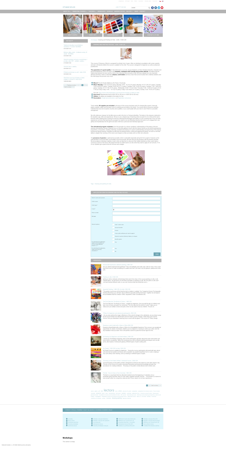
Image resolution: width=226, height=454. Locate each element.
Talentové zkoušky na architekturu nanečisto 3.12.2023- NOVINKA (73, 46)
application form (136, 393)
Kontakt (155, 1)
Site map (127, 1)
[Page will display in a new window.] (126, 53)
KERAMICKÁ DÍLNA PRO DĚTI (125, 424)
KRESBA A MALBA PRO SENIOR (101, 420)
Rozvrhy (141, 1)
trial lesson (118, 393)
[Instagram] (155, 7)
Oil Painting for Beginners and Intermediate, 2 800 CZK (118, 336)
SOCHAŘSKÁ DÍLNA (149, 424)
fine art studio (156, 391)
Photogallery (98, 396)
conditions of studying (96, 398)
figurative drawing (127, 398)
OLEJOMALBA (96, 422)
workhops (129, 393)
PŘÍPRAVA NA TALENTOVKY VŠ (126, 420)
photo (120, 391)
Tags (92, 184)
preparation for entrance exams (145, 391)
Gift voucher (123, 395)
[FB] (152, 7)
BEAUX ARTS (71, 420)
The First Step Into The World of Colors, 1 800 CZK (117, 301)
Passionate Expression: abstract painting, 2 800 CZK (118, 265)
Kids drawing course (131, 395)
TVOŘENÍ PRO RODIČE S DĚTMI (151, 425)
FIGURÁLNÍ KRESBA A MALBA (100, 425)
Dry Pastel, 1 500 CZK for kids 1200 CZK (114, 348)
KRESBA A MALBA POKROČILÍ (100, 419)
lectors (109, 390)
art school (144, 396)
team (106, 393)
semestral (98, 393)
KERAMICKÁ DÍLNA (98, 424)
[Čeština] (160, 1)
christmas (153, 396)
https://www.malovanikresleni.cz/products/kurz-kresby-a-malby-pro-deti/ (119, 92)
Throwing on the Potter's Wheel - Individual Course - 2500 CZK (120, 360)
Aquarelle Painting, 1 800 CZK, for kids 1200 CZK (116, 289)
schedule (93, 393)
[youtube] (162, 7)
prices (92, 391)
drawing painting (117, 398)
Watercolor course (132, 396)
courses (108, 398)
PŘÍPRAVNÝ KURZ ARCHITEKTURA (127, 419)
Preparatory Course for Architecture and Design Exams (114, 396)
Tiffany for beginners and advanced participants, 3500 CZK (119, 313)
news (116, 391)
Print (135, 1)
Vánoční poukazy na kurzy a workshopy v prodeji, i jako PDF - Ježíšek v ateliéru (75, 60)
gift (99, 391)
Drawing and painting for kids (103, 184)
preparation (134, 391)
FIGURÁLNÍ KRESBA (73, 424)
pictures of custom (127, 391)
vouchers (124, 393)
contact (103, 398)
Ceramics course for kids (146, 393)
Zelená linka (148, 1)
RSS (132, 1)
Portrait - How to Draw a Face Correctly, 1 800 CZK (117, 373)
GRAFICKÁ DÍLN (72, 425)
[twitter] (158, 7)
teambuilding (112, 393)
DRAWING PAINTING (73, 422)
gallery (96, 391)
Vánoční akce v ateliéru (70, 66)
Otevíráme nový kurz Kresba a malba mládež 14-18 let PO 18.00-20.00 (74, 78)
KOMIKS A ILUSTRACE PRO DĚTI (126, 425)
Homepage (121, 1)
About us (139, 396)
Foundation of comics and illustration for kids (109, 395)
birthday (149, 396)
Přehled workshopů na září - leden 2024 (75, 72)
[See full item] (96, 269)
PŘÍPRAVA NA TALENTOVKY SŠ (151, 422)
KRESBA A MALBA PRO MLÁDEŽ (152, 420)
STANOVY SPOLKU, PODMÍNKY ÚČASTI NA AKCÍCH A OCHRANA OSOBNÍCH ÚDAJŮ (88, 410)
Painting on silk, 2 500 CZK (110, 277)
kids (102, 391)
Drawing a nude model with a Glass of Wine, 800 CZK (118, 325)
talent (103, 393)
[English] (162, 1)
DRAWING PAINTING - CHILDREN (126, 422)
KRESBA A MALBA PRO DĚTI (151, 419)
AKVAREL (70, 419)
